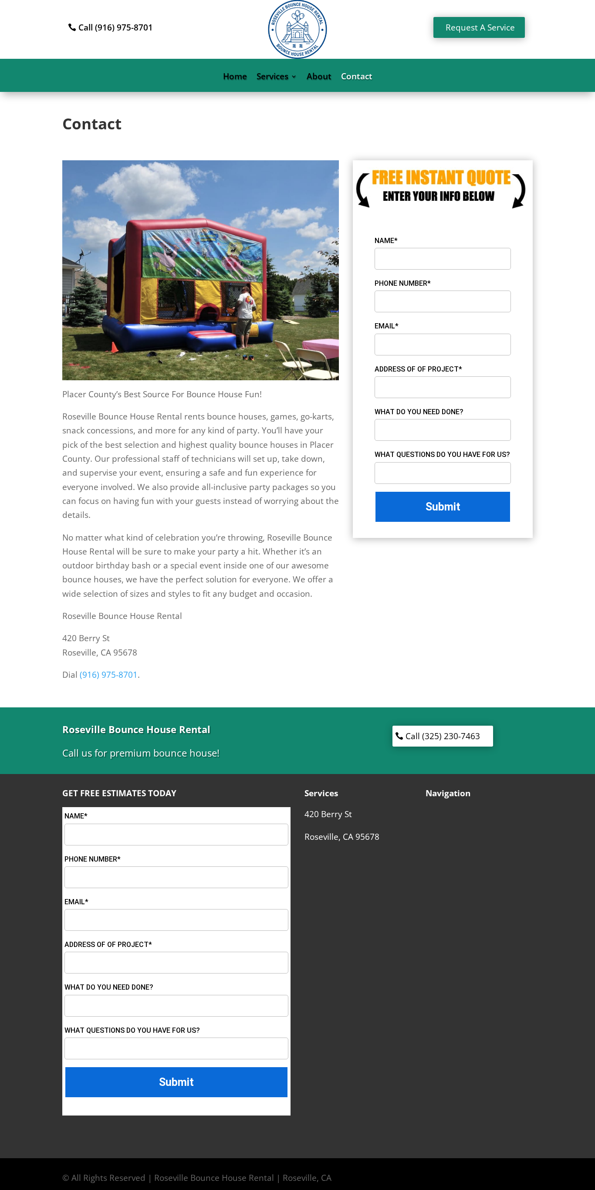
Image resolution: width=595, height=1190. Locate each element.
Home (235, 77)
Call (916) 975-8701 (115, 27)
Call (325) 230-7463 (443, 736)
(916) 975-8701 (109, 674)
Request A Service (480, 27)
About (319, 77)
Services (272, 77)
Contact (356, 77)
